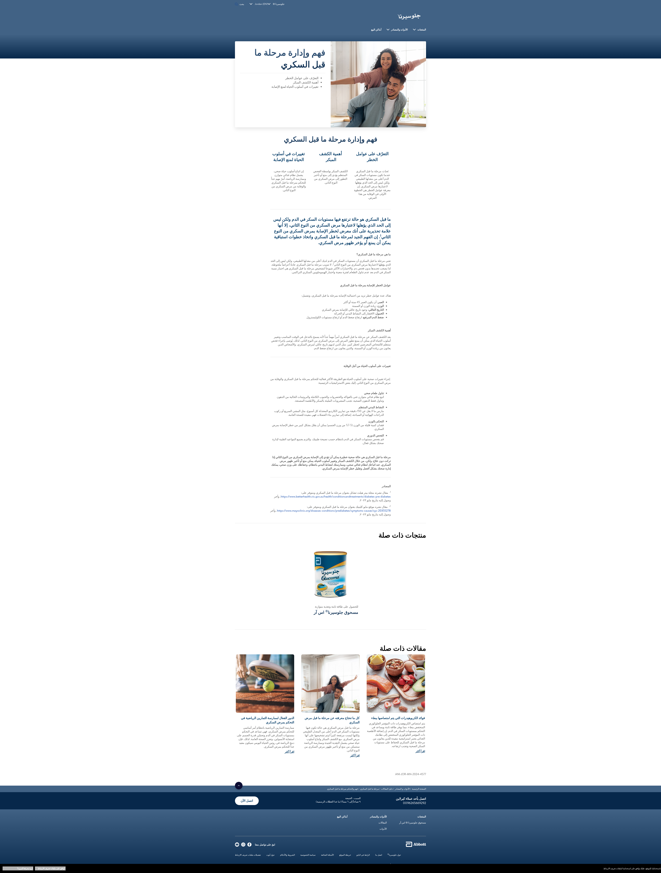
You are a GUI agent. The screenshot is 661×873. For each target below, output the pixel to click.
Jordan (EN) (261, 4)
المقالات (383, 822)
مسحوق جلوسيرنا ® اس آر (412, 822)
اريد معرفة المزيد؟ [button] (25, 868)
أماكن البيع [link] (376, 29)
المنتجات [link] (421, 29)
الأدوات (383, 829)
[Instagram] (243, 845)
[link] (419, 788)
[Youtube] (237, 845)
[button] (236, 4)
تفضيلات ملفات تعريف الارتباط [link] (248, 854)
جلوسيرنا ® (279, 4)
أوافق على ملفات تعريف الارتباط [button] (51, 868)
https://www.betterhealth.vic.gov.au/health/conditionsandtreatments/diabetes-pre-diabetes (336, 496)
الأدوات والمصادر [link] (399, 29)
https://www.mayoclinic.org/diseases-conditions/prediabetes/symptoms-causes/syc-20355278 (334, 510)
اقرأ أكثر (420, 751)
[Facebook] (249, 845)
